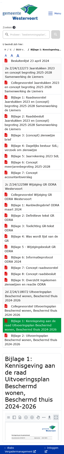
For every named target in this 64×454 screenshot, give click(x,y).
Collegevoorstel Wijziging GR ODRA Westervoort (28, 197)
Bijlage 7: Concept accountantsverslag (21, 175)
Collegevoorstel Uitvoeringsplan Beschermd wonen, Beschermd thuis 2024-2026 (31, 310)
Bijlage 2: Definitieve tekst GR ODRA (29, 217)
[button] (55, 34)
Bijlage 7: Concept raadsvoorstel (34, 267)
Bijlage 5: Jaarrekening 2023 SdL (34, 156)
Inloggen (52, 447)
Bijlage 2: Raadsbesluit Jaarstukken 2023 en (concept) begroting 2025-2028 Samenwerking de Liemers (31, 123)
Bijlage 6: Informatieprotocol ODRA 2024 (29, 259)
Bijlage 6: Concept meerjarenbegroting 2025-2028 (27, 164)
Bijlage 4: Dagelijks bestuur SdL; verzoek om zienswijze (31, 148)
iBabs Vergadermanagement (19, 449)
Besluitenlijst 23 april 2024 (29, 60)
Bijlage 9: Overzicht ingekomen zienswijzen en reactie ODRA (30, 282)
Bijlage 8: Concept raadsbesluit (33, 274)
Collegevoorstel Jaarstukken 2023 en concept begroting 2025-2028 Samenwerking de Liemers (32, 87)
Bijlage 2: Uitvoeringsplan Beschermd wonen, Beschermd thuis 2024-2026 (31, 340)
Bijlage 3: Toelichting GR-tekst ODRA (29, 228)
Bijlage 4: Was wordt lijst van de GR (31, 238)
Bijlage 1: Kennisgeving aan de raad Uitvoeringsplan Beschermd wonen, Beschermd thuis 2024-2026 (31, 325)
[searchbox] (26, 34)
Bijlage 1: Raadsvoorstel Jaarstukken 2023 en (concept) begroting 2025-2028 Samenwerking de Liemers (31, 104)
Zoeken (7, 27)
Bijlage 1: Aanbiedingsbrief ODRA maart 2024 (32, 207)
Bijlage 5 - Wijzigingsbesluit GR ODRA (30, 249)
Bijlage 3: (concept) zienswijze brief (30, 137)
